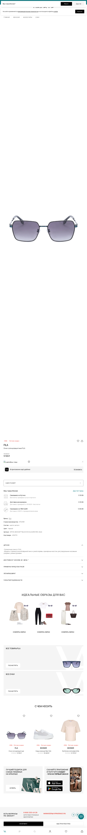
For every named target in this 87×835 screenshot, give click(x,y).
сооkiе (56, 11)
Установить (78, 469)
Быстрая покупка (63, 824)
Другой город (78, 491)
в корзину (23, 824)
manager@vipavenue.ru (55, 814)
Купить (19, 632)
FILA (10, 518)
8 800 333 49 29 (30, 813)
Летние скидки (14, 441)
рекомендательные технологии (28, 11)
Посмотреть (13, 665)
